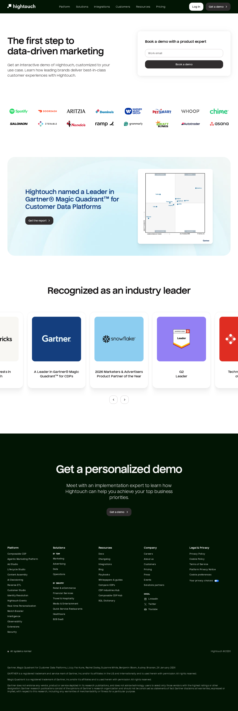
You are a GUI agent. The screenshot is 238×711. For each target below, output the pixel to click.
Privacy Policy (37, 668)
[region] (38, 676)
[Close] (68, 650)
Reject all (38, 686)
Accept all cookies (38, 676)
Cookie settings (38, 696)
